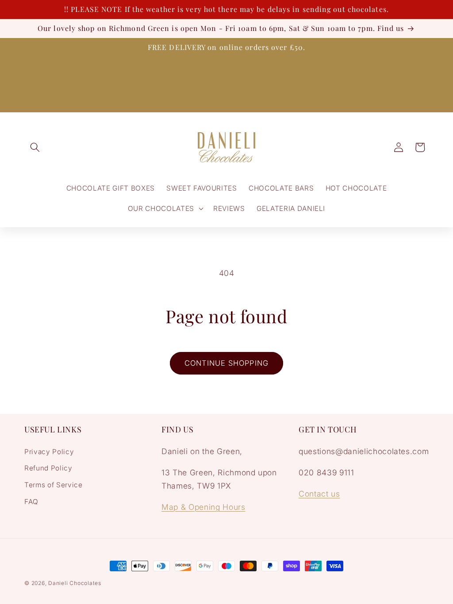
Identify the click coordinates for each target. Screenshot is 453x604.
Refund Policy (48, 468)
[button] (35, 147)
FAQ (31, 501)
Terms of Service (53, 485)
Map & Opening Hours (203, 507)
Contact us (319, 493)
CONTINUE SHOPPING (226, 363)
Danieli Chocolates (74, 583)
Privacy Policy (49, 451)
